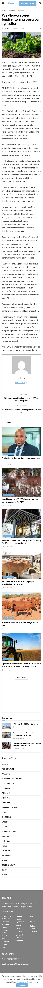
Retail (5, 860)
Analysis (6, 774)
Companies (11, 10)
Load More (21, 677)
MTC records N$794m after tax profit (27, 724)
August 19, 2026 (7, 629)
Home (4, 10)
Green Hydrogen (10, 807)
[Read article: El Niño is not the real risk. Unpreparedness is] (21, 441)
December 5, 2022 (19, 748)
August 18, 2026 (7, 670)
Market (5, 826)
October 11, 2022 (19, 738)
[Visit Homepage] (11, 3)
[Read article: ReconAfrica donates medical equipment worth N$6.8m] (6, 735)
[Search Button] (40, 3)
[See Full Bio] (26, 382)
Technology (8, 865)
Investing (6, 817)
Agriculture (20, 10)
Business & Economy (12, 778)
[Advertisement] (21, 697)
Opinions (6, 850)
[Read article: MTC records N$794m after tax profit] (6, 726)
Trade (5, 875)
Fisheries (6, 802)
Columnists (8, 783)
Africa (5, 764)
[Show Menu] (3, 3)
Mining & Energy (10, 831)
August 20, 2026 (7, 587)
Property (6, 855)
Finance (6, 793)
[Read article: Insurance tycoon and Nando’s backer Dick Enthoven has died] (6, 745)
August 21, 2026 (7, 464)
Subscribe (28, 3)
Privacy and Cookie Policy (27, 982)
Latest (5, 822)
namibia (6, 836)
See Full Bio (20, 382)
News (4, 846)
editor (7, 29)
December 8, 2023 (19, 727)
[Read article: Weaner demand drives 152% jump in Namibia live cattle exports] (21, 565)
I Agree (22, 985)
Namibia (6, 841)
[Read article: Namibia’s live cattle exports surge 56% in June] (21, 606)
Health (5, 812)
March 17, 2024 (18, 29)
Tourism (6, 870)
